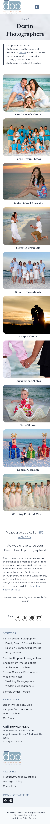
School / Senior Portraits (17, 691)
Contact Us (9, 786)
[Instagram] (10, 800)
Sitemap (18, 815)
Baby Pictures (13, 652)
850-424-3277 (19, 726)
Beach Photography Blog (17, 704)
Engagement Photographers (19, 663)
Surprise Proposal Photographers (22, 658)
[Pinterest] (32, 618)
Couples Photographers (16, 667)
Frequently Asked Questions (19, 777)
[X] (25, 618)
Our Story (8, 718)
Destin (22, 52)
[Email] (39, 618)
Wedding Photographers (19, 681)
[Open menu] (44, 6)
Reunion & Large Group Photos (23, 648)
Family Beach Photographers (20, 638)
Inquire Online (14, 741)
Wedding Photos (12, 676)
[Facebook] (18, 618)
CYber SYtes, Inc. (30, 818)
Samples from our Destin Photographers (17, 711)
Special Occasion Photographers (22, 672)
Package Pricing (12, 781)
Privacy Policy (29, 815)
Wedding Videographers (19, 686)
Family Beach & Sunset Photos (23, 643)
